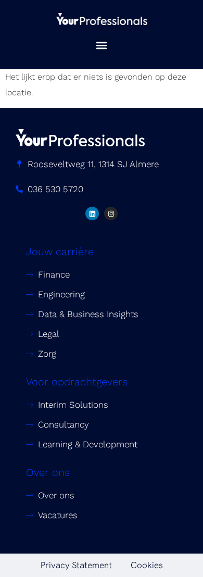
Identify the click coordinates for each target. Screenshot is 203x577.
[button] (101, 45)
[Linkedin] (92, 213)
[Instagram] (111, 213)
